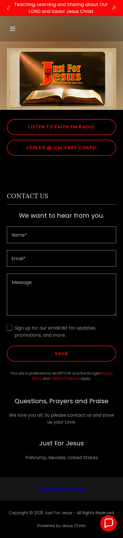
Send (61, 353)
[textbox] (61, 235)
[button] (19, 28)
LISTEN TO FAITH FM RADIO (61, 127)
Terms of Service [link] (65, 378)
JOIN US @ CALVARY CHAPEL (61, 147)
